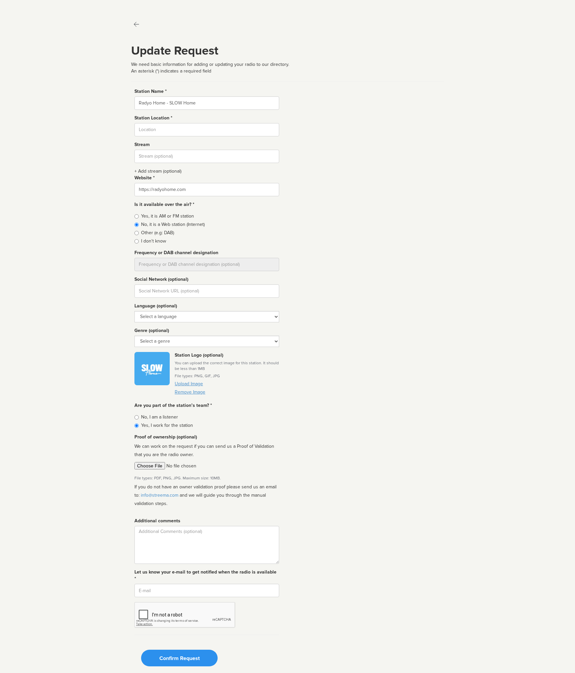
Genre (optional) (151, 330)
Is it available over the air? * (164, 204)
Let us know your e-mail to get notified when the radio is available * (205, 575)
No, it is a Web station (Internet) (173, 224)
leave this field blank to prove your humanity (25, 6)
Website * (144, 178)
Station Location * (153, 118)
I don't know (153, 241)
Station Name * (150, 91)
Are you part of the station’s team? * (173, 405)
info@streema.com (159, 495)
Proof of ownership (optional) (165, 437)
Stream (142, 144)
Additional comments (157, 521)
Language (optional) (155, 306)
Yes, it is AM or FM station (167, 216)
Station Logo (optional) (199, 355)
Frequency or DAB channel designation (176, 252)
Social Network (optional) (161, 279)
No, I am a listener (159, 417)
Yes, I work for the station (167, 425)
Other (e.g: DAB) (157, 233)
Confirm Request (179, 658)
